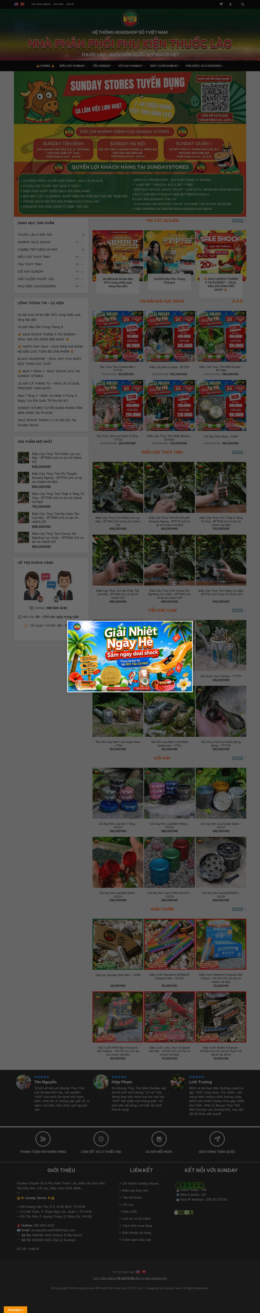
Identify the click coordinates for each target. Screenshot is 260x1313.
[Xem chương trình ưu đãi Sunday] (130, 656)
